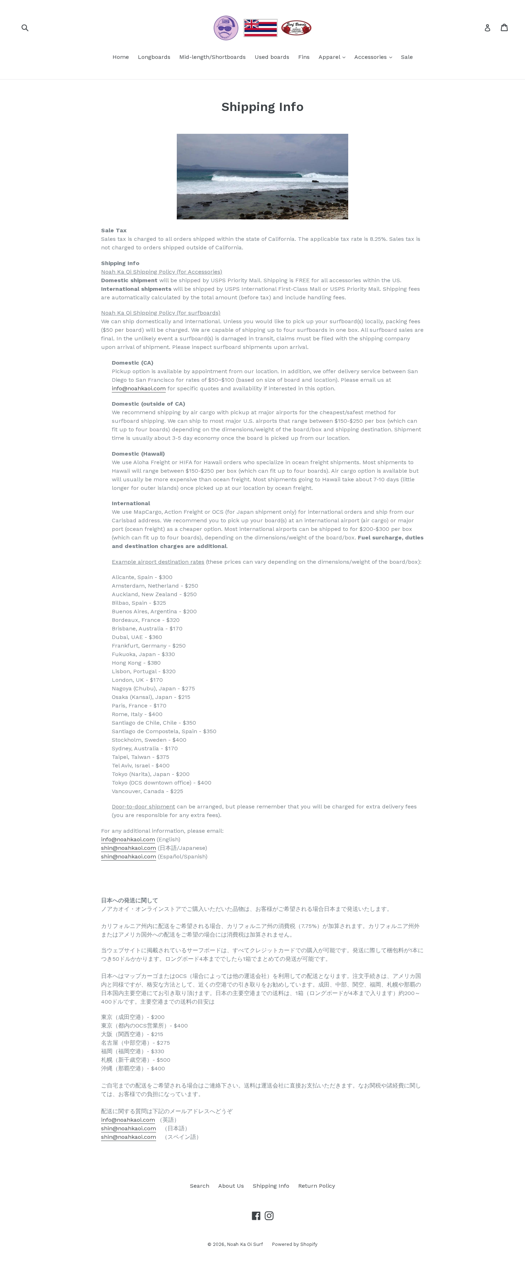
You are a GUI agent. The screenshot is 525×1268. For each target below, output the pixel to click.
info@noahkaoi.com (139, 388)
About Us (231, 1185)
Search (199, 1185)
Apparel (334, 56)
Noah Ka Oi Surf (245, 1244)
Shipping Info (271, 1185)
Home (120, 57)
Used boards (272, 57)
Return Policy (316, 1185)
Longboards (154, 57)
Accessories (375, 56)
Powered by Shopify (295, 1244)
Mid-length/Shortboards (212, 57)
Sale (407, 57)
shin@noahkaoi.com (128, 848)
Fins (304, 57)
